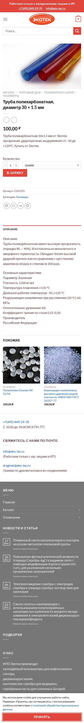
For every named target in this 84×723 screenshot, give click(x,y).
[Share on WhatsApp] (6, 205)
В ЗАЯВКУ (15, 173)
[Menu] (5, 19)
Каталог (9, 92)
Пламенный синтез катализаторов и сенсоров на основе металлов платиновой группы (46, 542)
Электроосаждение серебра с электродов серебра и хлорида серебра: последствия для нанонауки (46, 587)
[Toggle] (79, 509)
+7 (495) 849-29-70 (30, 8)
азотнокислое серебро (19, 684)
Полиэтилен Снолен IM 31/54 (18, 392)
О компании (11, 517)
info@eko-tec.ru (55, 8)
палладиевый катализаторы (23, 669)
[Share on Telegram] (27, 205)
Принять (42, 717)
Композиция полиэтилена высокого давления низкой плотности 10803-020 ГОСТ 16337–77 (61, 395)
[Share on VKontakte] (20, 205)
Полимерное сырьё (59, 92)
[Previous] (3, 379)
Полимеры (11, 95)
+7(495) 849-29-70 (16, 422)
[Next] (81, 379)
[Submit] (77, 31)
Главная (9, 502)
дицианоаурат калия (17, 679)
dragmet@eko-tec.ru (16, 465)
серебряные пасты (16, 689)
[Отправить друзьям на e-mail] (13, 205)
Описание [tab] (10, 229)
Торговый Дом (30, 92)
